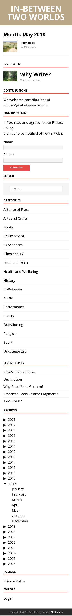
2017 (12, 478)
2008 (12, 430)
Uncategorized (15, 351)
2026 (12, 563)
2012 (12, 451)
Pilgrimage (28, 42)
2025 (12, 558)
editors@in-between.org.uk (25, 105)
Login (7, 598)
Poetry (8, 315)
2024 (12, 553)
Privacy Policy (14, 581)
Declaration (12, 379)
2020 (12, 531)
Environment (13, 236)
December (20, 521)
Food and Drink (15, 262)
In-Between (11, 64)
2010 (12, 441)
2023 (12, 547)
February (19, 494)
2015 (12, 467)
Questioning (13, 324)
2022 (12, 542)
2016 (12, 473)
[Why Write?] (10, 78)
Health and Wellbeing (20, 271)
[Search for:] (36, 189)
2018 (12, 483)
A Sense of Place (16, 209)
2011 (12, 446)
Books (8, 227)
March (17, 499)
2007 (12, 424)
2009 (12, 435)
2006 (12, 419)
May (15, 510)
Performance (13, 307)
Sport (7, 342)
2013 (12, 457)
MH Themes (57, 612)
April (15, 505)
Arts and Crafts (15, 218)
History (9, 280)
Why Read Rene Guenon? (23, 386)
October (18, 515)
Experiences (13, 245)
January (18, 489)
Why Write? (35, 74)
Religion (9, 333)
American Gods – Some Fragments (30, 394)
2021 (12, 537)
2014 (12, 462)
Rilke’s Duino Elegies (19, 372)
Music (8, 298)
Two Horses (12, 401)
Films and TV (13, 253)
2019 (12, 526)
